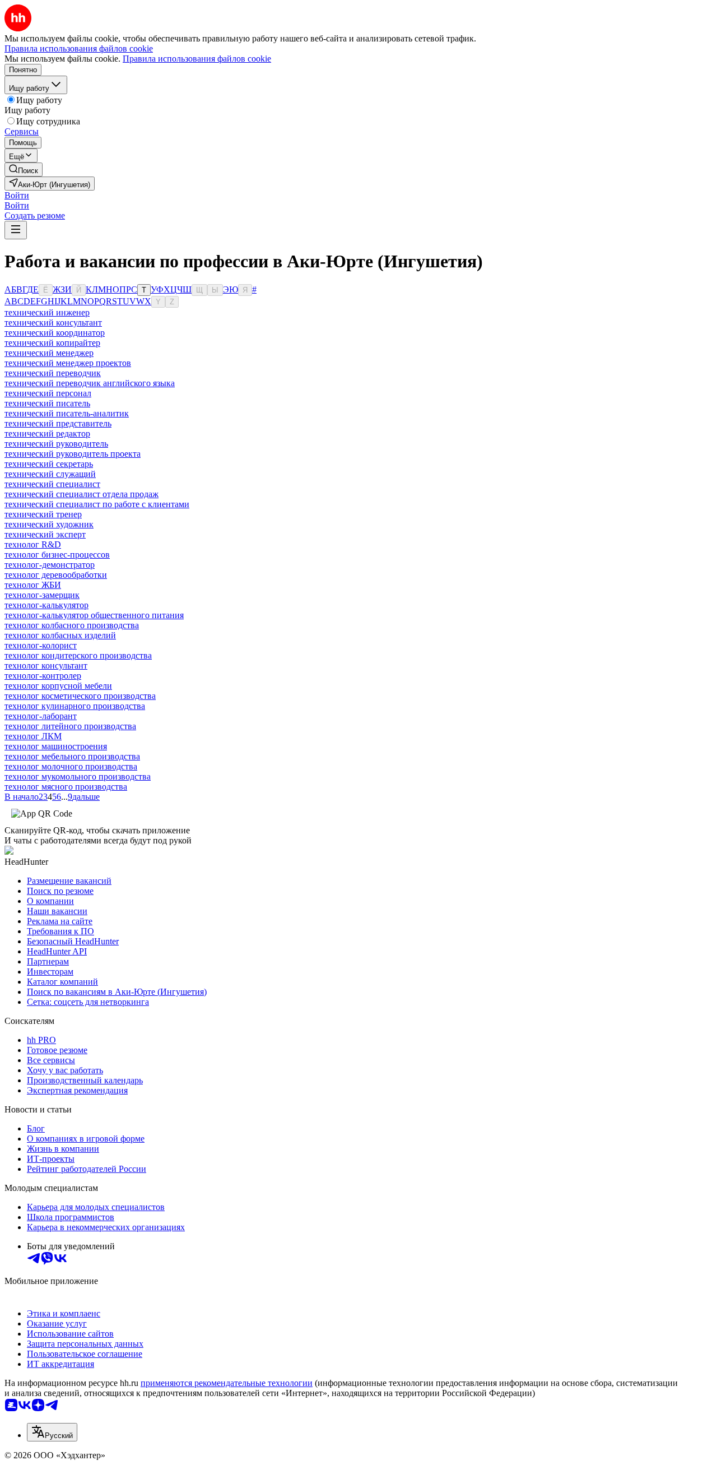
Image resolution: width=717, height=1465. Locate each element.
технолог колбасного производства (71, 625)
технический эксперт (45, 534)
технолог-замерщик (42, 595)
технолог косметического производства (80, 696)
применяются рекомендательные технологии (227, 1383)
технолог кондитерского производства (78, 655)
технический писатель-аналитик (66, 413)
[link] (23, 170)
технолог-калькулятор (46, 605)
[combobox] (52, 1432)
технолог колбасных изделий (60, 635)
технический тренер (43, 514)
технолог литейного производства (70, 726)
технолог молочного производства (70, 766)
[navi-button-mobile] (15, 230)
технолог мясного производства (65, 786)
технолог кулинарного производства (74, 706)
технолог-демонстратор (49, 564)
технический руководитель (56, 443)
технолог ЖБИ (32, 585)
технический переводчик (52, 373)
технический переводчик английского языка (89, 383)
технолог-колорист (40, 645)
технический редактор (47, 433)
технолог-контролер (42, 675)
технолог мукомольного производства (77, 776)
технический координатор (54, 332)
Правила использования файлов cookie (197, 58)
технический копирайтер (52, 342)
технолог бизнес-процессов (57, 554)
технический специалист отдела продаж (81, 494)
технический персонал (47, 393)
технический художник (49, 524)
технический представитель (57, 423)
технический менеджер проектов (67, 363)
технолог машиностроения (55, 746)
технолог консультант (45, 665)
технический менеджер (49, 353)
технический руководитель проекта (72, 453)
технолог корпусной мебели (58, 685)
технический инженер (47, 312)
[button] (16, 195)
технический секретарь (48, 464)
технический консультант (53, 322)
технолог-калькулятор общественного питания (94, 615)
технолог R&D (32, 544)
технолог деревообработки (55, 574)
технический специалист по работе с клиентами (96, 504)
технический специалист (52, 484)
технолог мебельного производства (72, 756)
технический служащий (50, 474)
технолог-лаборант (40, 716)
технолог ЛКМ (33, 736)
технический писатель (47, 403)
